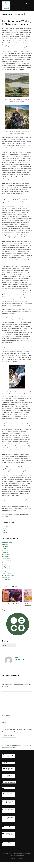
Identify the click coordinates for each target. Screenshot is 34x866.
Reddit (6, 526)
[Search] (26, 3)
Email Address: (6, 715)
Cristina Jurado (6, 558)
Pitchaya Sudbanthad (7, 571)
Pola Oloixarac (6, 565)
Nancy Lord (5, 28)
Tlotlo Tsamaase (6, 573)
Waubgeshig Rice (6, 567)
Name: (4, 708)
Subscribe (4, 532)
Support (4, 528)
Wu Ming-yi (5, 563)
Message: (4, 690)
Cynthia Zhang (6, 579)
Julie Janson (5, 556)
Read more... (5, 581)
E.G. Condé (5, 550)
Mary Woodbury (19, 658)
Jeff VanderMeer (6, 577)
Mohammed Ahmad (7, 542)
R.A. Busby (5, 546)
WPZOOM (20, 858)
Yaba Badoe (5, 544)
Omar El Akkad (6, 552)
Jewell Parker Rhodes (7, 569)
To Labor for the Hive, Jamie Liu (12, 604)
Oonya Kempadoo (7, 561)
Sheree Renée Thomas (8, 575)
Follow (3, 530)
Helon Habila (5, 554)
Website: (4, 722)
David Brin (4, 548)
